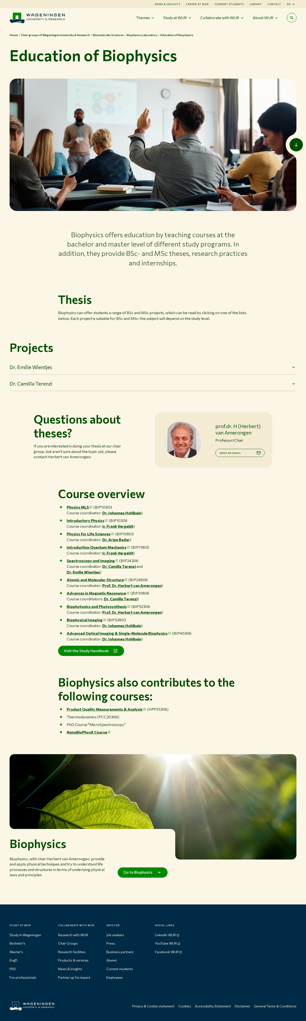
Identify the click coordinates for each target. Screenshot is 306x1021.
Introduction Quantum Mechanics (96, 547)
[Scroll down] (296, 144)
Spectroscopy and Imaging (91, 560)
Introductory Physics (85, 520)
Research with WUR (73, 935)
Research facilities (72, 952)
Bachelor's (17, 943)
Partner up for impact (74, 977)
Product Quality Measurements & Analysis (104, 709)
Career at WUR (197, 4)
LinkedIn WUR (165, 935)
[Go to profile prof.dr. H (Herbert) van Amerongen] (183, 440)
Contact (274, 4)
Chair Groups (68, 943)
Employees (114, 977)
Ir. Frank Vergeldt (117, 526)
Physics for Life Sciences (88, 534)
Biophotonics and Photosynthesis (97, 606)
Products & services (73, 960)
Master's (16, 952)
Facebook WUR (167, 952)
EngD (13, 960)
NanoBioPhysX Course (87, 732)
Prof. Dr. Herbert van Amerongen (132, 585)
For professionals (23, 977)
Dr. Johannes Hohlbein (121, 512)
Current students (229, 4)
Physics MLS (78, 507)
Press (110, 943)
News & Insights (167, 4)
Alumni (111, 960)
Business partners (120, 952)
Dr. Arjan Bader (116, 539)
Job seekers (115, 935)
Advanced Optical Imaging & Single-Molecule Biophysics (117, 633)
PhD (13, 969)
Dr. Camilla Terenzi (119, 566)
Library (256, 4)
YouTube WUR (166, 943)
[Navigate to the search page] (291, 17)
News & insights (70, 969)
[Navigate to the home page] (37, 17)
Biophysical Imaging (85, 620)
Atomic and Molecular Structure (95, 579)
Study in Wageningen (25, 935)
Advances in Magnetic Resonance (96, 593)
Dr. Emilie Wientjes (83, 572)
